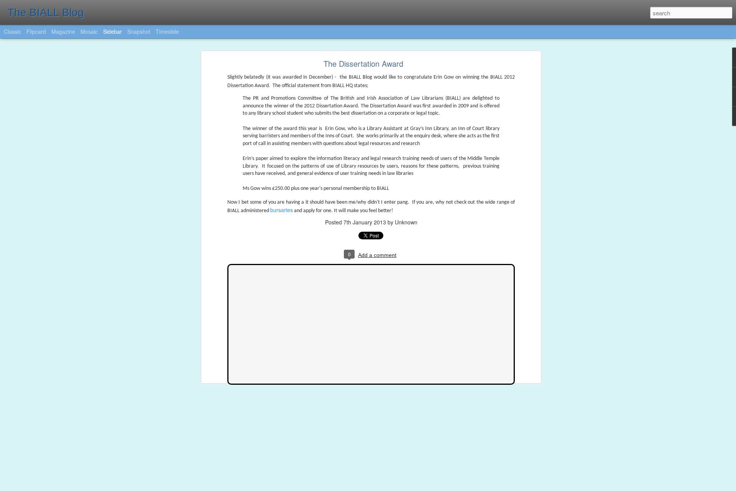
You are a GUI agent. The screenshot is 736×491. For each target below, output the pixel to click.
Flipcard (36, 31)
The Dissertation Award (363, 63)
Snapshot (138, 31)
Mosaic (89, 31)
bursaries (281, 210)
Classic (12, 31)
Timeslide (167, 31)
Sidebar (112, 31)
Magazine (63, 31)
